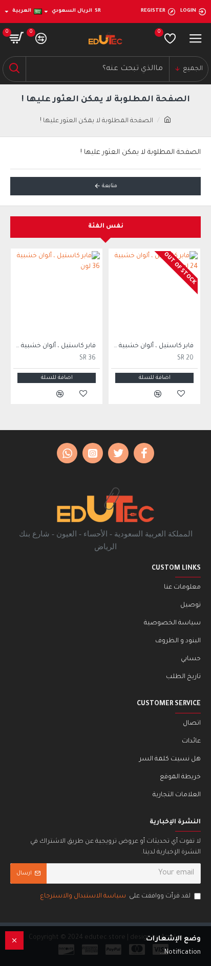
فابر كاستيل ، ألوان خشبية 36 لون (54, 346)
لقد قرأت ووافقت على (115, 896)
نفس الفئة (105, 226)
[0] (170, 38)
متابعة (109, 186)
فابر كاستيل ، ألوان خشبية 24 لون (152, 346)
